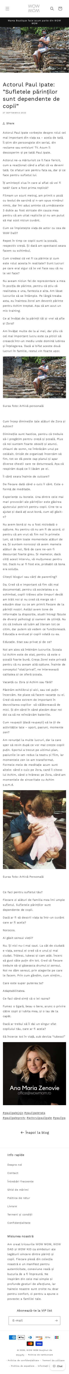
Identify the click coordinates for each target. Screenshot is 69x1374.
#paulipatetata (34, 1113)
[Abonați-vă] (56, 1320)
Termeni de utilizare (53, 1360)
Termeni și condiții (19, 1214)
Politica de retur (18, 1197)
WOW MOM (32, 1350)
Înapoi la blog (37, 1132)
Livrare (12, 1206)
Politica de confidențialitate (23, 1360)
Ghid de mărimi (18, 1189)
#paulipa (59, 1117)
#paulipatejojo (13, 1113)
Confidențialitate (18, 1222)
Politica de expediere (22, 1366)
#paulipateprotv (14, 1117)
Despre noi (14, 1164)
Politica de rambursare (40, 1355)
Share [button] (10, 123)
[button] (7, 9)
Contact (12, 1172)
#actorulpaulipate (39, 1117)
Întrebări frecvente (20, 1181)
